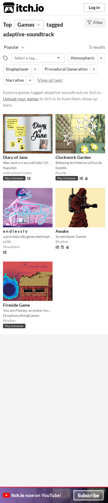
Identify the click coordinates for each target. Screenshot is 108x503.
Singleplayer (17, 68)
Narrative (15, 80)
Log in (94, 7)
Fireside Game (16, 305)
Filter (98, 22)
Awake (62, 231)
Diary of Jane (15, 157)
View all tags (50, 80)
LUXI (7, 241)
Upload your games (21, 98)
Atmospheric (82, 57)
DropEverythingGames (21, 315)
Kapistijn (10, 167)
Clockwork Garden (73, 157)
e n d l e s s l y (15, 231)
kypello (61, 167)
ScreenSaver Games (71, 236)
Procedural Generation (66, 68)
